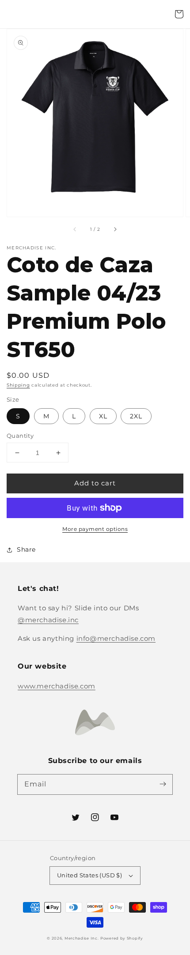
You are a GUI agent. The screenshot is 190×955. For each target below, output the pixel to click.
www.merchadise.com (56, 686)
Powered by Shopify (121, 938)
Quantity (20, 435)
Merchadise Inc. (82, 938)
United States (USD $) (89, 875)
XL (103, 416)
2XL (136, 416)
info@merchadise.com (116, 638)
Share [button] (26, 549)
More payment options (95, 529)
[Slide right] (115, 229)
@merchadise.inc (48, 620)
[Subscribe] (162, 784)
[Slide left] (75, 229)
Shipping (18, 385)
